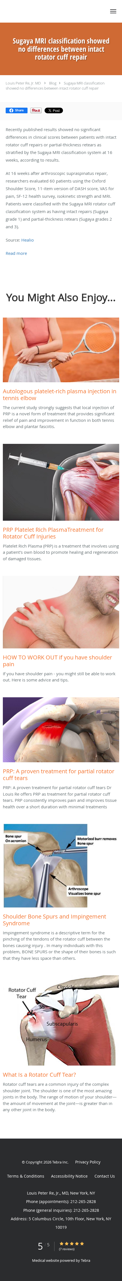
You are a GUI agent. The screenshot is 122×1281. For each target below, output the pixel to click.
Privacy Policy (87, 1162)
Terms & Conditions (25, 1176)
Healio (27, 240)
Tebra (85, 1260)
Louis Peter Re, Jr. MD (24, 83)
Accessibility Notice (69, 1176)
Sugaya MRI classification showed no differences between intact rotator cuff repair (55, 86)
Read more (16, 253)
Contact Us (104, 1176)
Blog (52, 83)
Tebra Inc (60, 1162)
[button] (113, 11)
